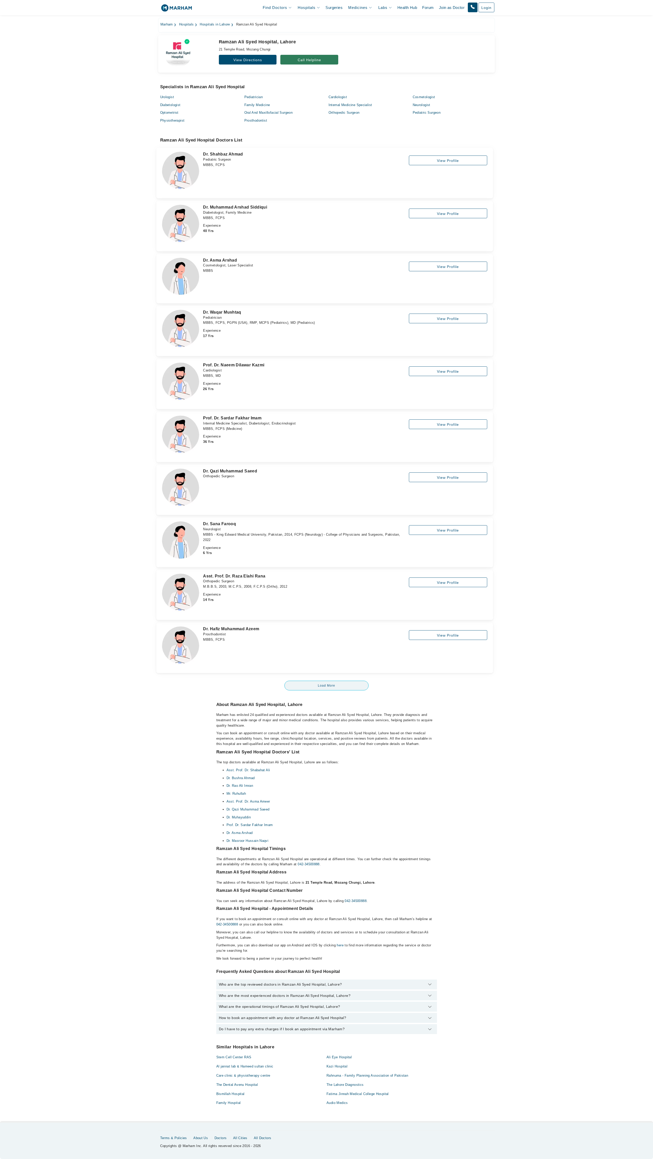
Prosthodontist (255, 120)
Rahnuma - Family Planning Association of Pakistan (367, 1075)
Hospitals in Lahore (215, 24)
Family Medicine (257, 105)
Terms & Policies (173, 1138)
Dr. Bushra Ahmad (241, 778)
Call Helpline (309, 60)
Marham (166, 24)
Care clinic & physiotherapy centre (243, 1075)
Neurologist (421, 105)
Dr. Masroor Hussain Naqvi (248, 841)
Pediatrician (253, 97)
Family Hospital (228, 1103)
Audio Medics (337, 1103)
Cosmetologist (424, 97)
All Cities (240, 1138)
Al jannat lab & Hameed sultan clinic (244, 1066)
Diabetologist (170, 105)
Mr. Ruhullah (236, 793)
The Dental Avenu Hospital (237, 1085)
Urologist (167, 97)
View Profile (448, 161)
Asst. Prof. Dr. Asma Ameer (248, 801)
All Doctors (262, 1138)
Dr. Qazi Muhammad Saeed (248, 809)
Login (486, 8)
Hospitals (186, 24)
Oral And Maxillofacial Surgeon (268, 112)
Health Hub (407, 7)
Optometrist (169, 112)
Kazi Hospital (336, 1066)
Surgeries (334, 7)
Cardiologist (338, 97)
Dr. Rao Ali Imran (240, 786)
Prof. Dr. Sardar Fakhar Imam (250, 825)
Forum (428, 7)
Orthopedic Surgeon (344, 112)
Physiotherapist (172, 120)
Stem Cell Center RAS (234, 1057)
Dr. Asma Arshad (240, 833)
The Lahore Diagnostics (345, 1085)
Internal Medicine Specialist (350, 105)
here (340, 945)
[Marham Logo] (176, 9)
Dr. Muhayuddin (239, 817)
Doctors (221, 1138)
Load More (326, 685)
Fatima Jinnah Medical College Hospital (357, 1094)
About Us (200, 1138)
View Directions (247, 60)
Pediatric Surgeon (427, 112)
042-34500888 (309, 864)
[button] (473, 7)
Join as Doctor (451, 7)
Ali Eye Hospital (339, 1057)
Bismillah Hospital (230, 1094)
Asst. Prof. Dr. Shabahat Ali (248, 770)
